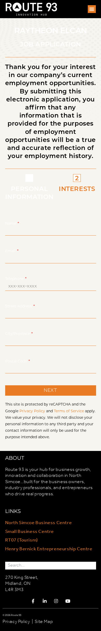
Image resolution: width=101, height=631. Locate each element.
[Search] (92, 565)
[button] (92, 9)
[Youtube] (67, 601)
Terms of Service (69, 410)
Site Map (44, 621)
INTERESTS (77, 188)
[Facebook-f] (33, 601)
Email (11, 250)
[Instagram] (56, 601)
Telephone (15, 278)
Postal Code (16, 361)
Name (11, 223)
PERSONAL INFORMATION (29, 192)
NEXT (50, 390)
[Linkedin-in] (44, 601)
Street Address (19, 306)
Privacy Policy (32, 410)
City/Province (18, 333)
